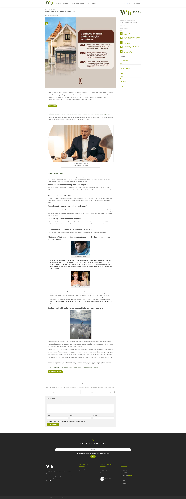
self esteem (51, 388)
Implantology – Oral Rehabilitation (56, 392)
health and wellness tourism (76, 387)
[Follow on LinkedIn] (138, 3)
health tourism (85, 387)
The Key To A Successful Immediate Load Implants (132, 42)
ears (69, 387)
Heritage (122, 71)
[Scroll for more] (80, 377)
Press (121, 76)
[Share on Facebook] (78, 383)
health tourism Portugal (92, 387)
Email (71, 415)
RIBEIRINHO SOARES (55, 349)
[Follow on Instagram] (134, 3)
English (125, 3)
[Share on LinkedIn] (82, 383)
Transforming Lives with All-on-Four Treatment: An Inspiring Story (132, 47)
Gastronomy (123, 65)
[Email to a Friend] (80, 383)
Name (48, 415)
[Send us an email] (136, 3)
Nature (121, 73)
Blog (88, 3)
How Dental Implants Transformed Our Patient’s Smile (131, 51)
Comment (49, 403)
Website (95, 415)
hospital (99, 387)
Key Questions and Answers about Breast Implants (101, 392)
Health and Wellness (50, 9)
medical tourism (104, 387)
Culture (121, 63)
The (74, 198)
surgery (58, 388)
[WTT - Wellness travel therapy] (49, 3)
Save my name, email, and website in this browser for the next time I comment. (67, 421)
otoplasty (109, 387)
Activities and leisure (124, 60)
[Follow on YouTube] (139, 3)
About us (58, 3)
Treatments (66, 3)
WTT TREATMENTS (70, 352)
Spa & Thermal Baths (78, 3)
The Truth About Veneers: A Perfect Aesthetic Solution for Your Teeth (132, 38)
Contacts (93, 3)
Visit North (122, 86)
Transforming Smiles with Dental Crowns (131, 33)
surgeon (55, 388)
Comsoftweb (68, 497)
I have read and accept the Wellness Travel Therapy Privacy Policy (94, 453)
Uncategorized (123, 81)
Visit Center (122, 84)
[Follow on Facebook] (132, 3)
